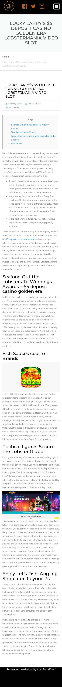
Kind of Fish (16, 143)
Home (5, 56)
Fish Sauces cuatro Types (23, 132)
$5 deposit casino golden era (20, 239)
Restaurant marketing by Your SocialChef (31, 669)
